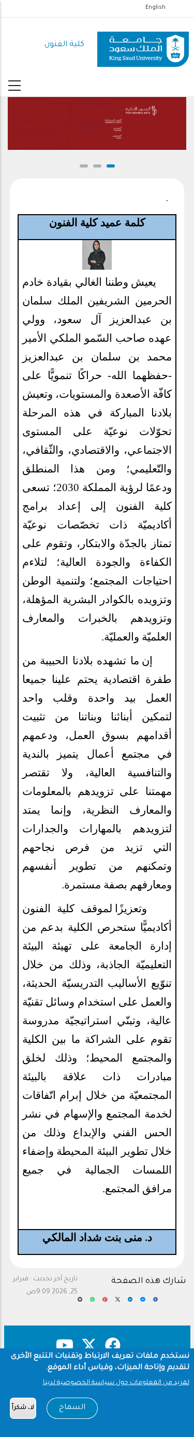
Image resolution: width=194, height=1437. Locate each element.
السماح (72, 1408)
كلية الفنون (64, 44)
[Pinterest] (104, 1303)
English (155, 8)
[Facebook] (155, 1303)
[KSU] (143, 45)
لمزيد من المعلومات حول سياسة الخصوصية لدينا (116, 1383)
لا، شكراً (23, 1408)
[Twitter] (117, 1303)
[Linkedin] (130, 1303)
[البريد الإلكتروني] (80, 1303)
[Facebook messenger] (142, 1303)
